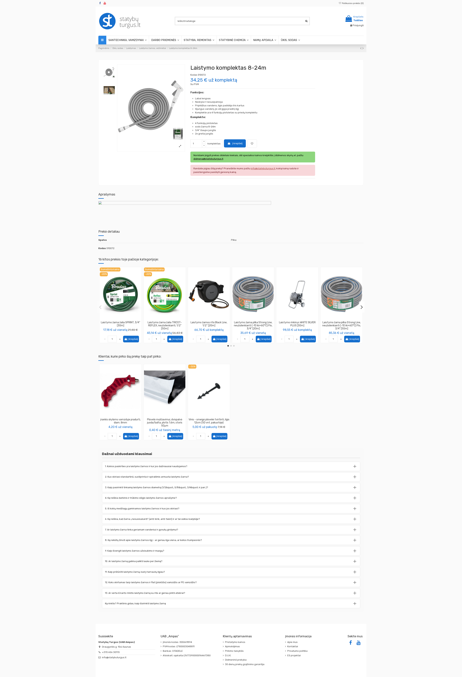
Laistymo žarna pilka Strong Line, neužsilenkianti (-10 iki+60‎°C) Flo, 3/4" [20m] (253, 325)
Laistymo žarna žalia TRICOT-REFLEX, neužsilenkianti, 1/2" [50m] (165, 325)
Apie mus (292, 642)
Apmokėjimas (232, 646)
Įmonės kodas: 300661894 (177, 642)
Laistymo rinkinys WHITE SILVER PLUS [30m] (297, 324)
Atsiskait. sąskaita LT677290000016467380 (187, 655)
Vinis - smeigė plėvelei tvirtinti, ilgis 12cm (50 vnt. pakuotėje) (209, 421)
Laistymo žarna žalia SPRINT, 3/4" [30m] (120, 324)
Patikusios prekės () (352, 3)
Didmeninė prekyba (236, 659)
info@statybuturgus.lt (114, 657)
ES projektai (294, 655)
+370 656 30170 (111, 652)
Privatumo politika (297, 651)
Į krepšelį (237, 143)
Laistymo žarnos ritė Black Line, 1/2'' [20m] (209, 324)
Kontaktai (292, 646)
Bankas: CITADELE (173, 651)
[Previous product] (361, 48)
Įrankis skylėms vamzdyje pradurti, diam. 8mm (120, 421)
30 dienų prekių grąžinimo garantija (244, 664)
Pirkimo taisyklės (234, 651)
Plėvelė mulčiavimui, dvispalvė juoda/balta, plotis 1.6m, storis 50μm (164, 422)
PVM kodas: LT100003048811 (179, 646)
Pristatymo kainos (235, 642)
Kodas (193, 74)
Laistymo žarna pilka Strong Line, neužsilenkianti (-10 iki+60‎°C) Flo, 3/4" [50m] (341, 325)
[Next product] (363, 48)
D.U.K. (228, 655)
